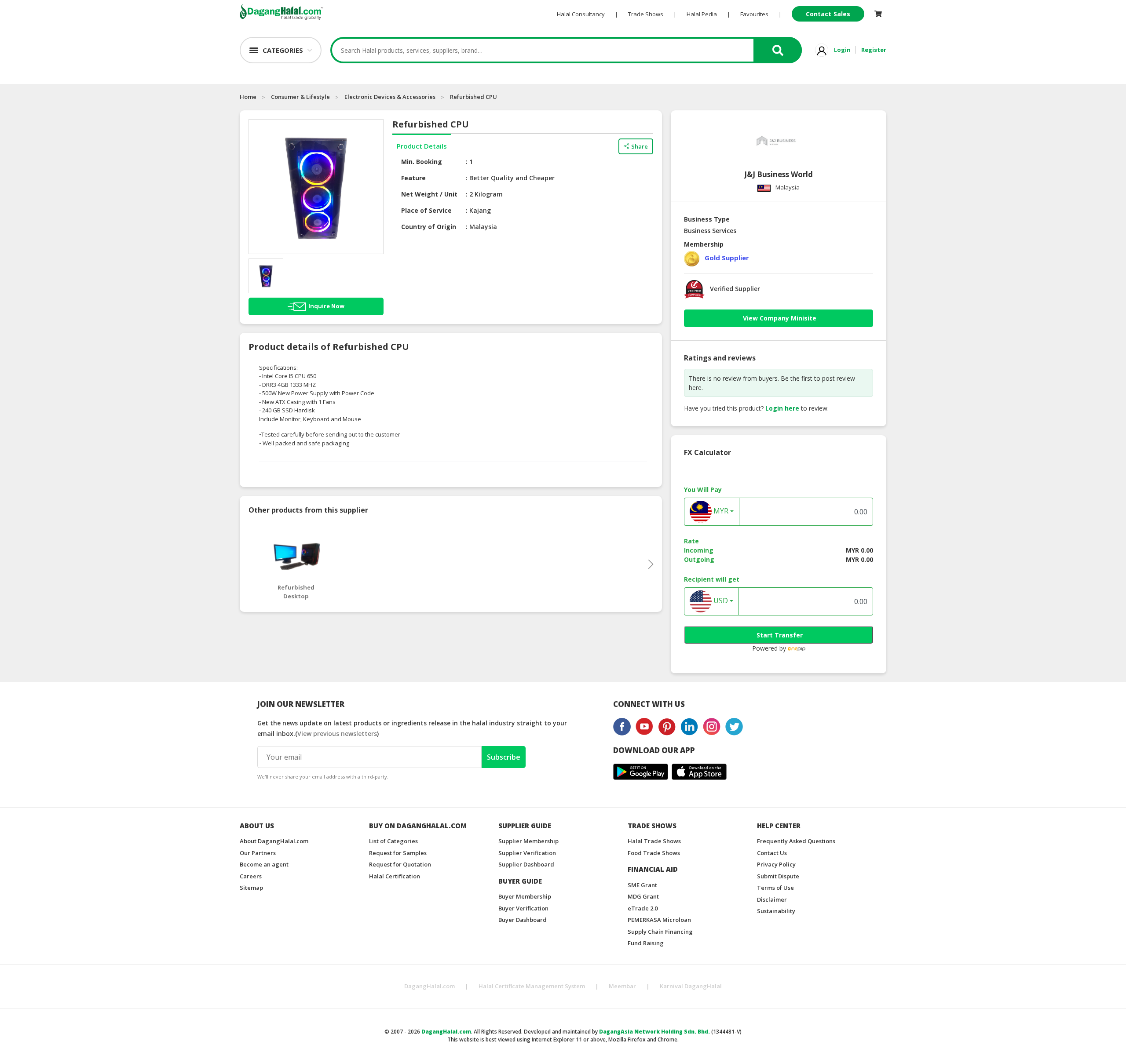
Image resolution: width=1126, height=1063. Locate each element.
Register (873, 50)
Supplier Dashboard (526, 864)
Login (842, 50)
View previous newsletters (337, 733)
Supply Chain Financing (660, 932)
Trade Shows (645, 14)
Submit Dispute (778, 876)
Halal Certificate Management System (532, 986)
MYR (720, 511)
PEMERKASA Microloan (659, 920)
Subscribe (503, 757)
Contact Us (772, 853)
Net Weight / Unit (429, 194)
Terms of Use (775, 888)
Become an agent (264, 864)
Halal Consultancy (581, 14)
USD (720, 601)
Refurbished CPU (473, 97)
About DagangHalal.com (274, 841)
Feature (413, 178)
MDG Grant (643, 896)
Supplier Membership (528, 841)
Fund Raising (646, 943)
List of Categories (393, 841)
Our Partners (258, 853)
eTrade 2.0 (643, 908)
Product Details (422, 146)
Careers (251, 876)
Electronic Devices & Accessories (389, 97)
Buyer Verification (523, 908)
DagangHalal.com (429, 986)
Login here (782, 408)
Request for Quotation (400, 864)
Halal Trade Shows (654, 841)
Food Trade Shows (654, 853)
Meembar (622, 986)
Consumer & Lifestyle (300, 97)
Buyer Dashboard (522, 920)
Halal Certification (394, 876)
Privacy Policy (776, 864)
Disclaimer (772, 899)
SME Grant (642, 885)
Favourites (754, 14)
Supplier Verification (527, 853)
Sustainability (776, 911)
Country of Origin (428, 226)
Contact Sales (828, 14)
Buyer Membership (524, 896)
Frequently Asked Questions (796, 841)
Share (639, 146)
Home (248, 97)
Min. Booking (421, 161)
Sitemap (251, 888)
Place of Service (426, 210)
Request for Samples (398, 853)
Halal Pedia (702, 14)
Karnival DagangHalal (691, 986)
